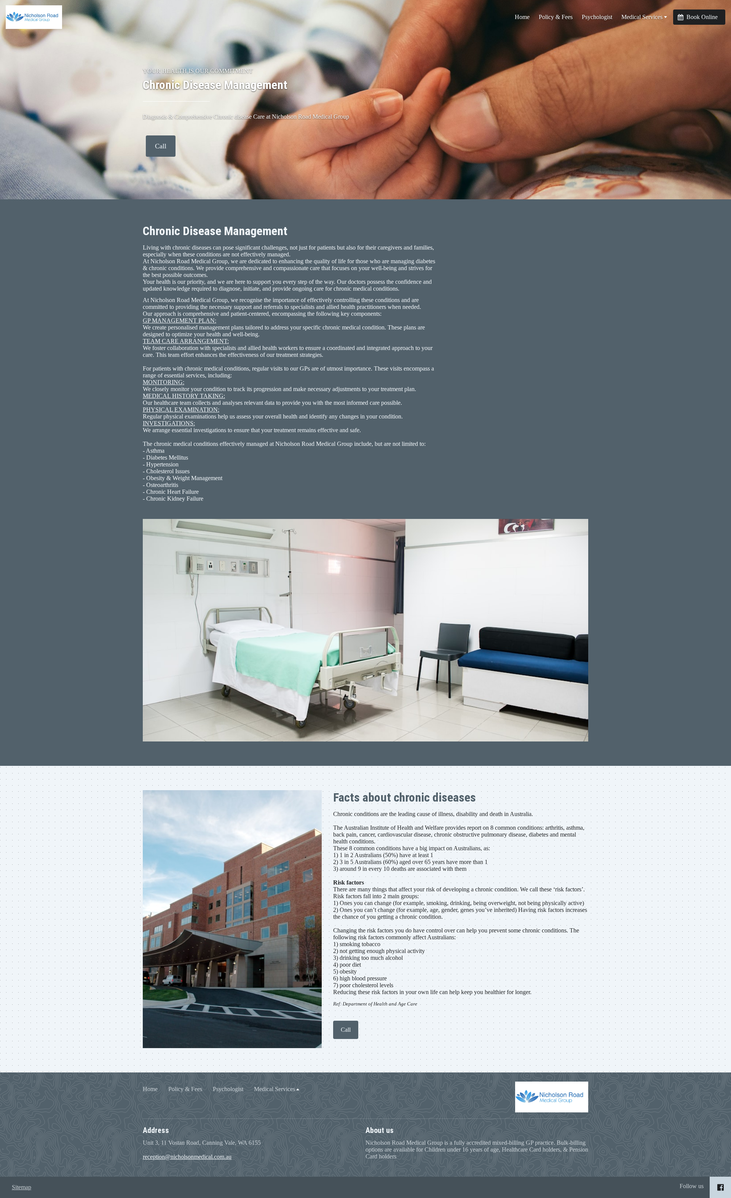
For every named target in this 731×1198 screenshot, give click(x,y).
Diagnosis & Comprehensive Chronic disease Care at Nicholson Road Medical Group (246, 116)
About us (380, 1130)
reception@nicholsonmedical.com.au (187, 1156)
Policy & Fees (556, 17)
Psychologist (597, 17)
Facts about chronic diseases (404, 797)
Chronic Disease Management (215, 85)
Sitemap (21, 1187)
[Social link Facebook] (720, 1187)
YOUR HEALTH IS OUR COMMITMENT (198, 71)
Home (522, 17)
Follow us (692, 1186)
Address (156, 1130)
